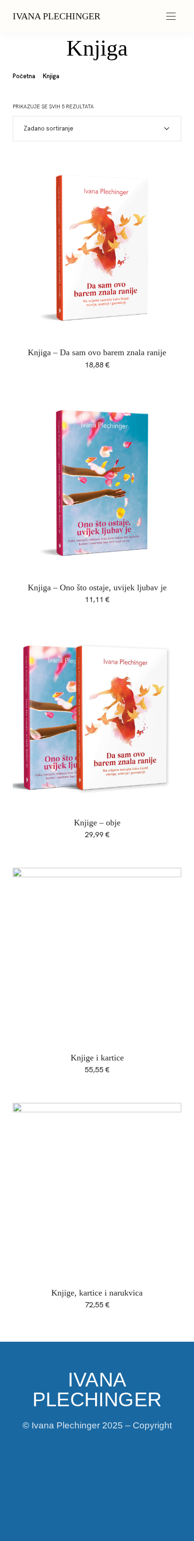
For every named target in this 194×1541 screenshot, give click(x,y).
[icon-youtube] (145, 1473)
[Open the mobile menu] (171, 16)
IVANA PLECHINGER (56, 16)
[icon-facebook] (49, 1473)
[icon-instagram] (81, 1473)
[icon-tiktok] (113, 1473)
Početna (24, 76)
